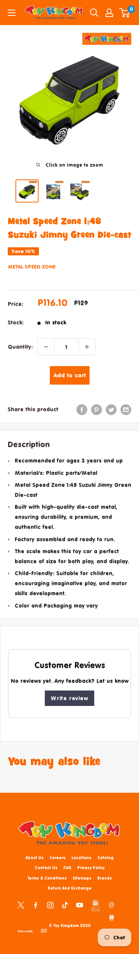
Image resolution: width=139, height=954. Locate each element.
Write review (69, 698)
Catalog (105, 857)
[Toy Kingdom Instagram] (50, 904)
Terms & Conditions (47, 878)
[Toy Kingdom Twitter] (20, 904)
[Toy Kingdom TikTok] (64, 904)
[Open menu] (11, 13)
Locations (81, 857)
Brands (104, 878)
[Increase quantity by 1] (87, 347)
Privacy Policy (91, 867)
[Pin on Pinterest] (96, 409)
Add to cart (70, 375)
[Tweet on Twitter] (111, 409)
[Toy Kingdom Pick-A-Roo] (25, 930)
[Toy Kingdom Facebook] (35, 904)
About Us (34, 857)
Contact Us (46, 867)
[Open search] (94, 12)
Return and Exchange (69, 888)
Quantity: (20, 346)
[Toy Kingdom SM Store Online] (95, 905)
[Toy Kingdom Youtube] (79, 904)
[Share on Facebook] (81, 409)
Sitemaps (82, 878)
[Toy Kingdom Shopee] (111, 917)
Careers (57, 857)
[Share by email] (125, 409)
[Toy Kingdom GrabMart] (44, 930)
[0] (125, 12)
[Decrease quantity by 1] (46, 347)
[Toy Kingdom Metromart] (111, 904)
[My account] (109, 12)
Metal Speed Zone (32, 266)
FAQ (67, 867)
